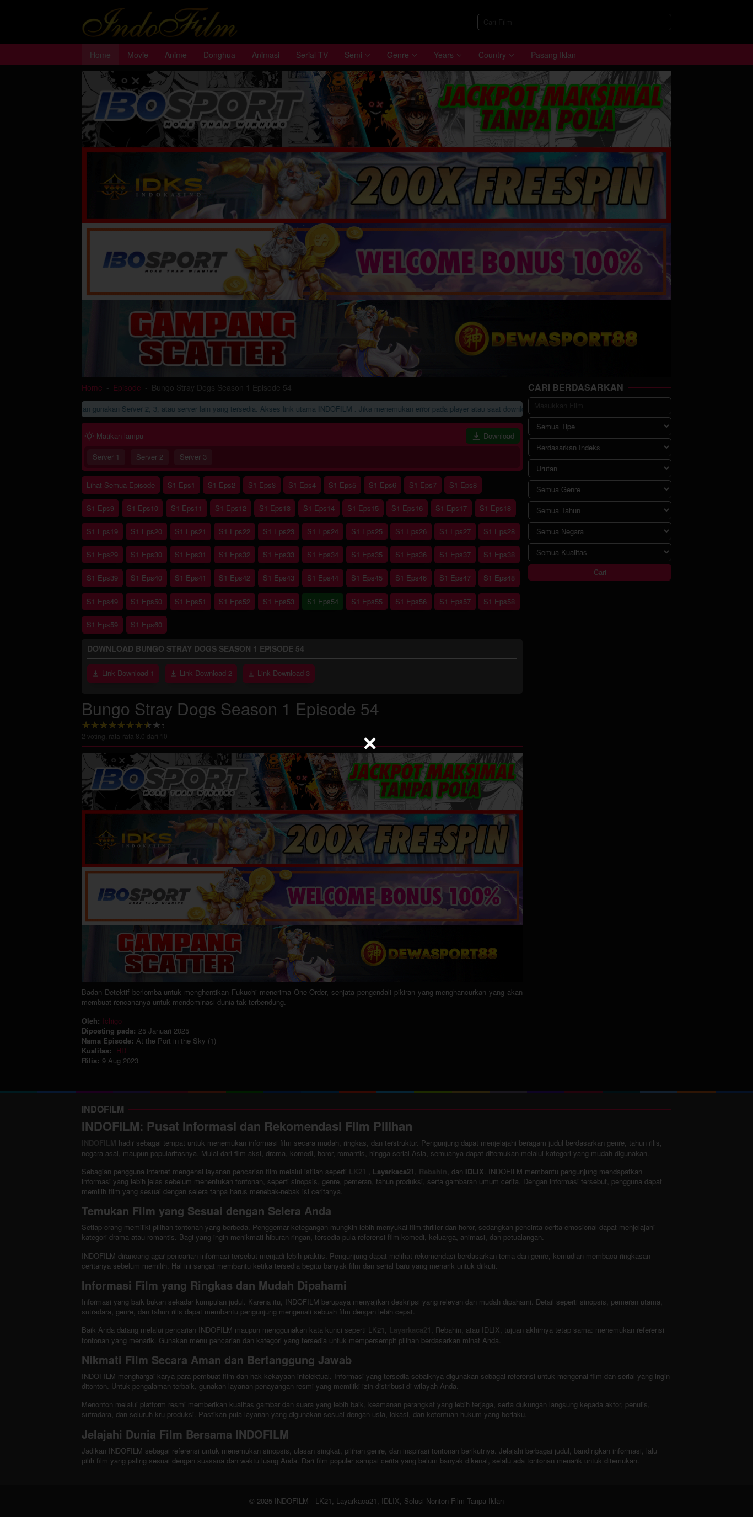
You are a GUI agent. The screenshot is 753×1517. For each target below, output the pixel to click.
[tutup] (369, 743)
